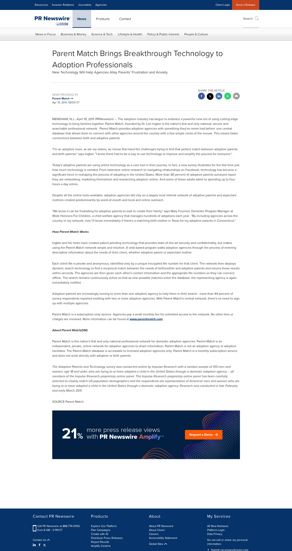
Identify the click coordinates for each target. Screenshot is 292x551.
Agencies (101, 5)
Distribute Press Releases (107, 538)
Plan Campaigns (100, 530)
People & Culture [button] (196, 34)
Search (248, 18)
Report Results (100, 542)
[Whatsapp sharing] (227, 96)
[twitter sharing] (210, 97)
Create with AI (99, 534)
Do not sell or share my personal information (227, 542)
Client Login (223, 5)
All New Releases (218, 526)
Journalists (84, 5)
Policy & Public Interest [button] (163, 34)
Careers (154, 534)
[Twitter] (44, 545)
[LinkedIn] (35, 545)
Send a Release (245, 5)
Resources (41, 5)
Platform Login (216, 530)
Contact (125, 18)
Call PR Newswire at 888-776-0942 (58, 526)
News (81, 18)
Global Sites (156, 544)
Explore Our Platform (104, 526)
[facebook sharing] (201, 96)
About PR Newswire (161, 526)
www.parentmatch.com (146, 319)
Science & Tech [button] (102, 34)
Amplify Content (100, 546)
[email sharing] (236, 96)
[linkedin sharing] (219, 96)
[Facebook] (39, 545)
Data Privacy (214, 534)
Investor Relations (63, 5)
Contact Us (40, 540)
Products (103, 18)
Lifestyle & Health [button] (130, 34)
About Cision (157, 530)
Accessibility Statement (163, 538)
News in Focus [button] (45, 34)
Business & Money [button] (73, 34)
